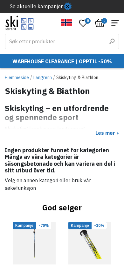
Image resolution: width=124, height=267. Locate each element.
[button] (66, 22)
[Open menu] (115, 23)
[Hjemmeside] (19, 23)
